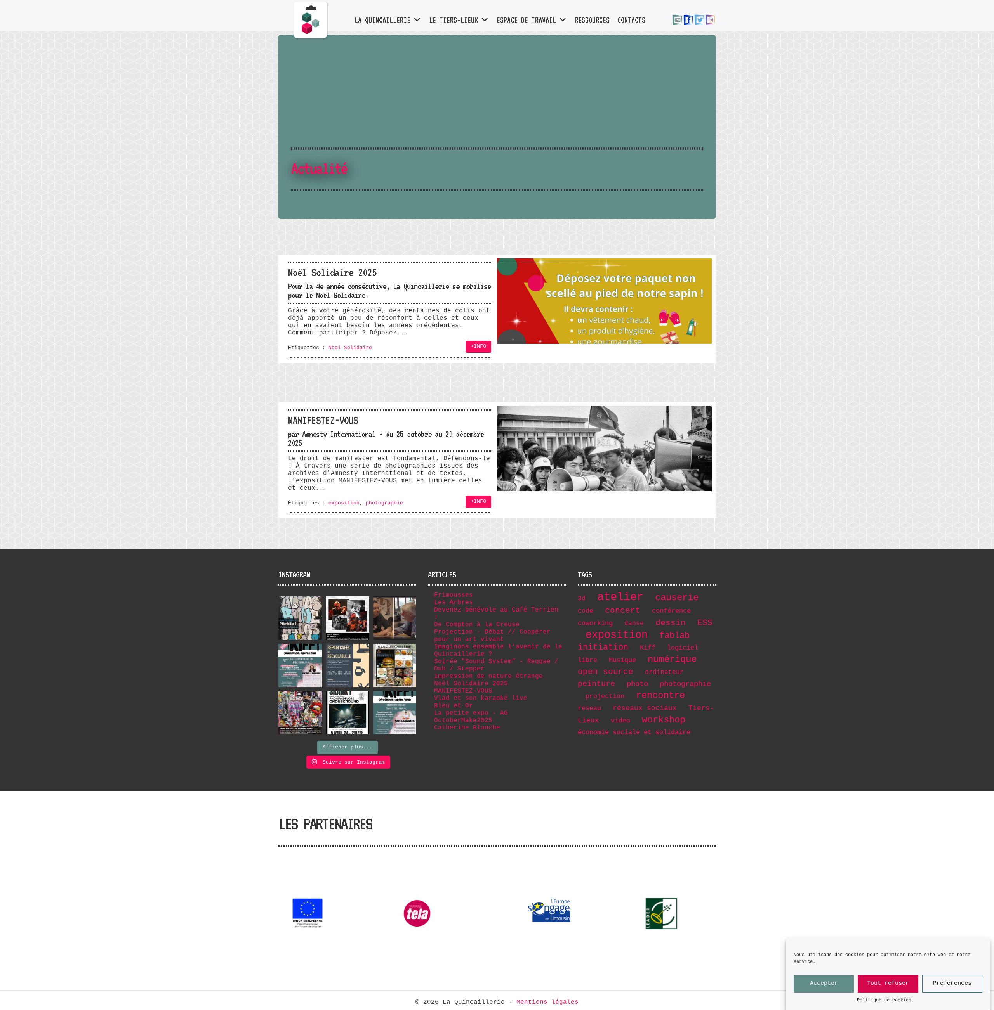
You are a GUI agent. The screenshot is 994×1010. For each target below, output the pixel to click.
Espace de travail (526, 20)
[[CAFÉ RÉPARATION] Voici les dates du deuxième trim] (347, 665)
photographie (384, 503)
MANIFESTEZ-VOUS (463, 691)
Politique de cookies (884, 1000)
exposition (344, 503)
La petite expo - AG (471, 713)
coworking (595, 623)
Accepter (824, 984)
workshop (663, 720)
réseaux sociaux (645, 708)
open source (605, 671)
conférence (671, 611)
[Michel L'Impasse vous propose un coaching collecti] (300, 665)
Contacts (631, 20)
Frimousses (453, 595)
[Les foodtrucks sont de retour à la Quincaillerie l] (395, 665)
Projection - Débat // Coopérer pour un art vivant (492, 636)
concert (622, 610)
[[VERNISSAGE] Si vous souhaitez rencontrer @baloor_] (300, 618)
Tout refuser (888, 984)
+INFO (478, 346)
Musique (622, 660)
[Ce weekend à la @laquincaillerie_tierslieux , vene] (347, 713)
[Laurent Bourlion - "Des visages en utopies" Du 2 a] (300, 713)
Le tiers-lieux (453, 20)
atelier (620, 597)
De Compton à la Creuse (477, 624)
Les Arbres (453, 602)
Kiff (647, 647)
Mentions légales (547, 1002)
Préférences (952, 984)
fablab (674, 635)
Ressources (592, 20)
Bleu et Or (453, 705)
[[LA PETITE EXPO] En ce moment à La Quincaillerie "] (347, 618)
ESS (704, 622)
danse (634, 623)
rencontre (660, 695)
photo (637, 684)
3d (582, 598)
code (585, 611)
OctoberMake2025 (463, 720)
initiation (603, 647)
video (620, 720)
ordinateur (664, 672)
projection (605, 696)
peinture (596, 683)
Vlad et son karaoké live (480, 698)
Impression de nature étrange (488, 676)
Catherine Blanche (467, 727)
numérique (672, 659)
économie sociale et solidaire (634, 732)
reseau (589, 708)
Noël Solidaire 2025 (471, 683)
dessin (670, 622)
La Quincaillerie (382, 20)
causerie (677, 597)
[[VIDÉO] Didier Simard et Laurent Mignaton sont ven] (395, 618)
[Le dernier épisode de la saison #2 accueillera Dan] (395, 713)
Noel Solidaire (350, 348)
